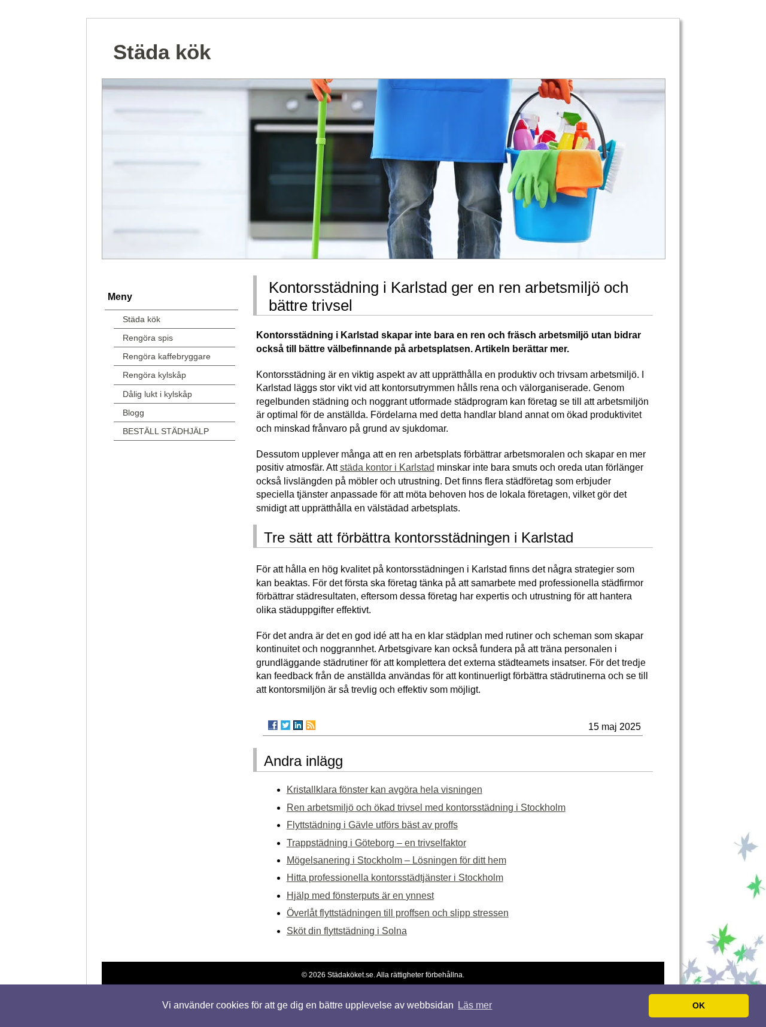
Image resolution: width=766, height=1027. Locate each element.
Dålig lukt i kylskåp (157, 394)
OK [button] (698, 1005)
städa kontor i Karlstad (387, 467)
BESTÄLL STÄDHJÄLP (166, 431)
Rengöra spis (148, 338)
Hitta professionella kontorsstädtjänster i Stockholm (395, 878)
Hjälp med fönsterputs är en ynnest (360, 895)
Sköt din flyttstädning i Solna (347, 931)
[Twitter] (285, 725)
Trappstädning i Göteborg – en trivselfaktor (376, 843)
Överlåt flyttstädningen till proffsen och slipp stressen (398, 913)
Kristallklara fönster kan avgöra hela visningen (384, 789)
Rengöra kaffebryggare (167, 356)
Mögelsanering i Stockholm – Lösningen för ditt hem (396, 860)
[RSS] (310, 725)
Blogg (133, 412)
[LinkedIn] (298, 725)
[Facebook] (273, 725)
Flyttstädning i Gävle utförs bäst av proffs (372, 825)
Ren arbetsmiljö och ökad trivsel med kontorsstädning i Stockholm (426, 807)
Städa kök (162, 51)
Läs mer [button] (475, 1005)
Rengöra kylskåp (154, 375)
